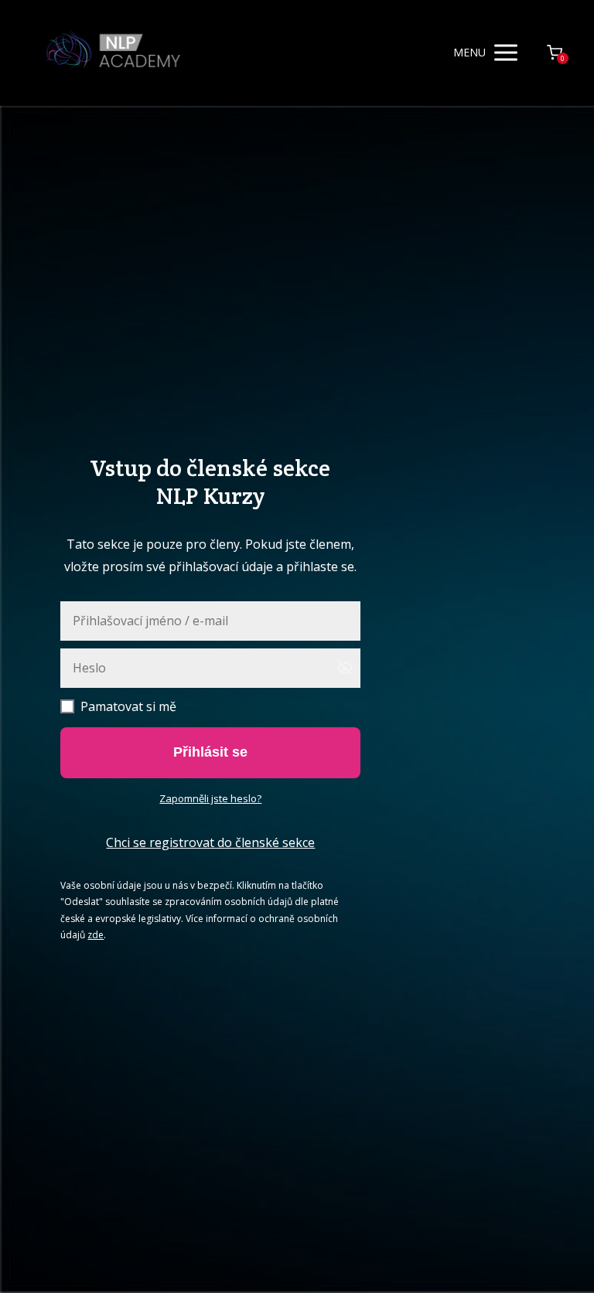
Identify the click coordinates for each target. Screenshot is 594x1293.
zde (95, 934)
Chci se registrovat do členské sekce (210, 842)
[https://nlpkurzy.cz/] (112, 53)
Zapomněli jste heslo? (210, 798)
